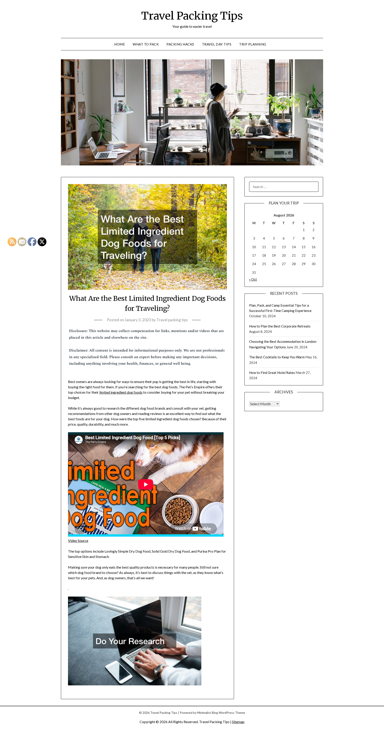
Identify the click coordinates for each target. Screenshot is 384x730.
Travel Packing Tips (192, 15)
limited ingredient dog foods (120, 392)
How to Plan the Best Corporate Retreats (279, 326)
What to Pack (146, 44)
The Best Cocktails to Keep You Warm (277, 357)
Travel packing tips (172, 319)
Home (119, 44)
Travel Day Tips (217, 44)
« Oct (253, 279)
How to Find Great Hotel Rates (272, 373)
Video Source (78, 540)
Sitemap (238, 722)
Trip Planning (252, 44)
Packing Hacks (180, 44)
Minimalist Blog (207, 712)
